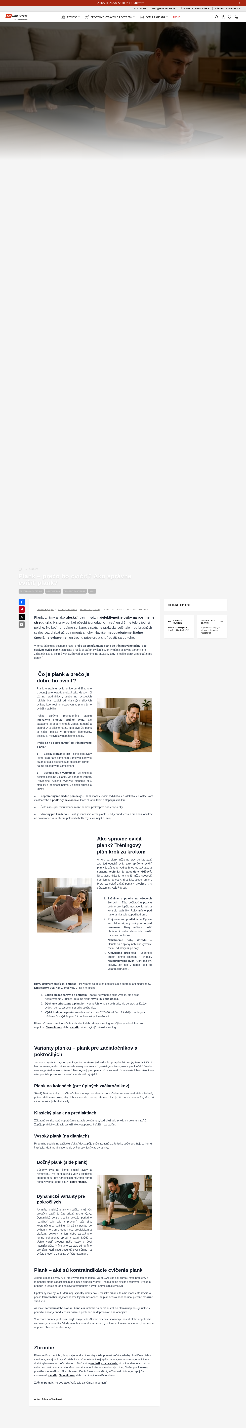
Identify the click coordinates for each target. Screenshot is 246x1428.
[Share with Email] (22, 624)
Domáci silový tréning (31, 591)
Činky (92, 591)
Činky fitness (53, 591)
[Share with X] (22, 617)
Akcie (176, 17)
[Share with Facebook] (22, 602)
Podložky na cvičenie (75, 591)
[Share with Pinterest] (22, 609)
